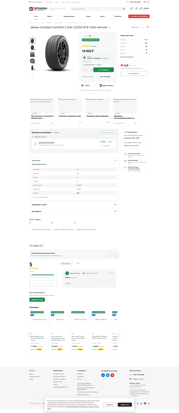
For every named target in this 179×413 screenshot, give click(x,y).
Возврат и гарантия (59, 379)
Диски (31, 379)
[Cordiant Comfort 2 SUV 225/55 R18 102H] (40, 230)
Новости (80, 374)
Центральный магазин (46, 143)
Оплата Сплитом (86, 61)
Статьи (79, 379)
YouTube (112, 375)
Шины (31, 374)
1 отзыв (93, 46)
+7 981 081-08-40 (134, 169)
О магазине (106, 146)
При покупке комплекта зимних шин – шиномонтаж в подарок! (42, 118)
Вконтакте (103, 375)
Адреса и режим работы (131, 145)
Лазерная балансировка (97, 116)
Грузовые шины (34, 376)
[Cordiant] (135, 27)
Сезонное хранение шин (70, 116)
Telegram (108, 375)
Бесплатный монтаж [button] (90, 40)
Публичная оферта (83, 394)
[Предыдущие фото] (32, 36)
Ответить (68, 283)
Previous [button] (29, 334)
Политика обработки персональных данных (84, 384)
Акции (55, 384)
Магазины (80, 376)
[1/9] (32, 41)
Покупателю (58, 370)
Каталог (32, 370)
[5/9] (32, 67)
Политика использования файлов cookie (85, 388)
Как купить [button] (36, 211)
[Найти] (124, 9)
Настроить (109, 404)
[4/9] (32, 61)
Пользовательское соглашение (87, 392)
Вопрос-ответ (57, 381)
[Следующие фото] (32, 74)
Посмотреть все (134, 73)
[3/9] (32, 54)
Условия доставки (59, 376)
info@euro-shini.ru (138, 379)
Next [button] (119, 334)
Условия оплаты (58, 374)
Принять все (125, 404)
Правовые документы (60, 387)
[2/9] (32, 47)
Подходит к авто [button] (39, 204)
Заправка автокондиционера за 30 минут (125, 118)
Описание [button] (36, 160)
